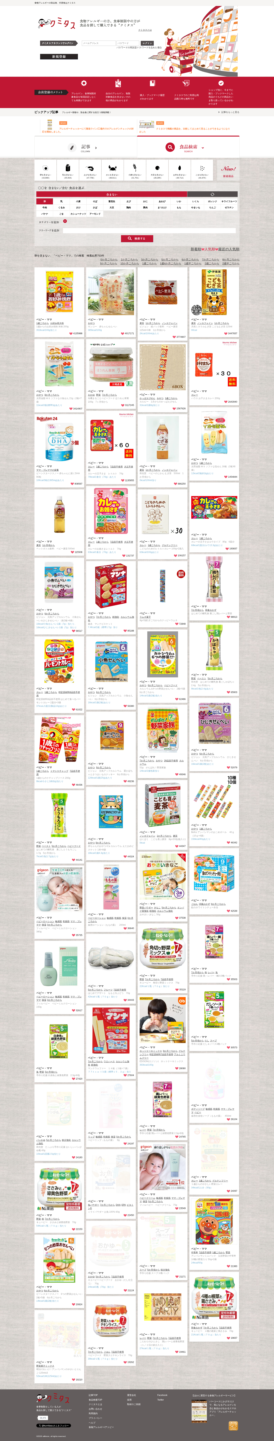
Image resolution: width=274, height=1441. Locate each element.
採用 (129, 1400)
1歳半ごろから (192, 263)
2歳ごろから (212, 263)
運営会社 (131, 1395)
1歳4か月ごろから (170, 263)
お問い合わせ (95, 1409)
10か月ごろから (129, 263)
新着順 (196, 249)
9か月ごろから (108, 263)
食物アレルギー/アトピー (101, 1427)
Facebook (162, 1395)
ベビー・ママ (44, 319)
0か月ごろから (109, 259)
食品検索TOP (95, 1400)
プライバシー (95, 1418)
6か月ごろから (190, 259)
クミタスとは (145, 30)
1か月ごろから (129, 259)
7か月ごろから (210, 259)
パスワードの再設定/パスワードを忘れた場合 (139, 47)
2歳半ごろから (231, 263)
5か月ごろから (170, 259)
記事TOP (93, 1395)
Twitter (160, 1400)
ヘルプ (92, 1422)
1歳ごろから (149, 263)
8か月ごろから (231, 259)
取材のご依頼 (134, 1404)
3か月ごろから (149, 259)
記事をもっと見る (230, 112)
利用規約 (93, 1413)
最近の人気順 (229, 249)
